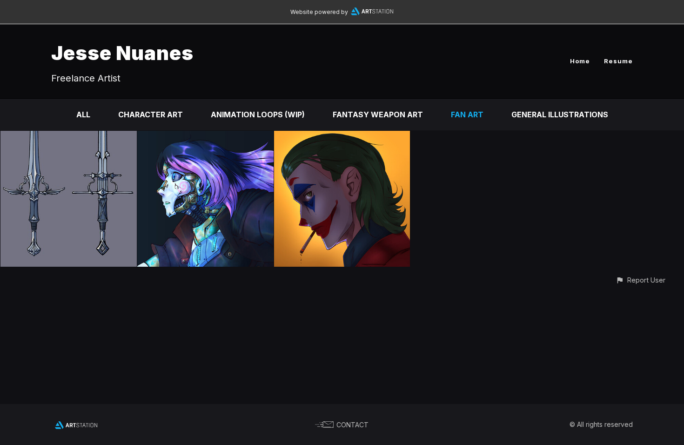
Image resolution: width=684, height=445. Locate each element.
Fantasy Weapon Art (378, 114)
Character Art (150, 114)
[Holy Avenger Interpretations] (68, 137)
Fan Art (467, 114)
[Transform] (205, 137)
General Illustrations (559, 114)
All (83, 114)
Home (580, 61)
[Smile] (342, 137)
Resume (618, 61)
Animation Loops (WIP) (258, 114)
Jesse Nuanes (122, 53)
